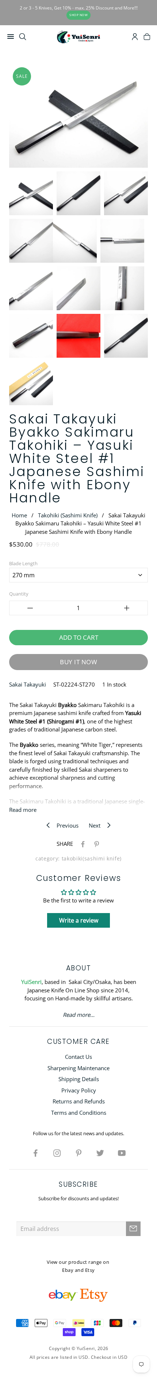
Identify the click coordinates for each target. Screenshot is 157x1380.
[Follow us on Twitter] (100, 1152)
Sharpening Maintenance (78, 1068)
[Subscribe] (133, 1228)
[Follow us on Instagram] (57, 1152)
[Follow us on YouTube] (121, 1152)
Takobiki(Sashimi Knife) (92, 858)
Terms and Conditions (78, 1112)
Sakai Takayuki (27, 684)
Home (19, 515)
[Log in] (135, 37)
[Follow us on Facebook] (35, 1152)
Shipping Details (78, 1079)
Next (97, 825)
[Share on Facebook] (81, 843)
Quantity (18, 593)
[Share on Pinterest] (95, 843)
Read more (23, 809)
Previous (65, 825)
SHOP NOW (78, 15)
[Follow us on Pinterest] (78, 1152)
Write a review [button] (78, 920)
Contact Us (78, 1056)
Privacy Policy (78, 1090)
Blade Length (23, 563)
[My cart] (147, 37)
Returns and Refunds (79, 1101)
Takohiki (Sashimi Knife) (67, 515)
